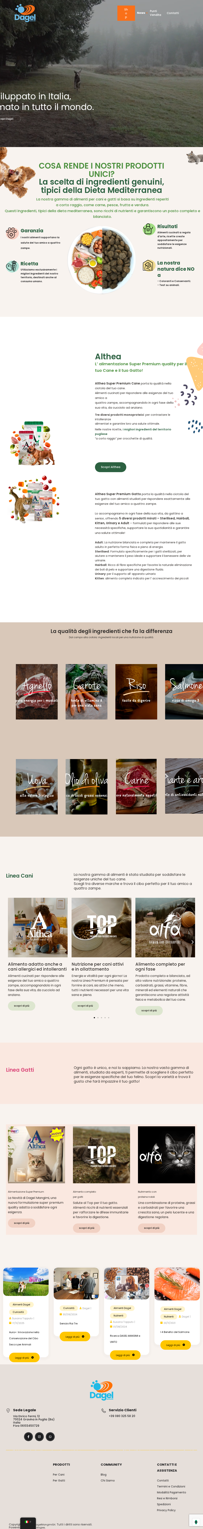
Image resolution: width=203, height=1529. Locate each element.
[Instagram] (39, 1436)
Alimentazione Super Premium (26, 1191)
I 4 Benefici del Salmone (174, 1332)
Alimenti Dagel (21, 1304)
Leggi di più (22, 1357)
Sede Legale (24, 1410)
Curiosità (18, 1312)
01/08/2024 (120, 1327)
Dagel (86, 1308)
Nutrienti (118, 1315)
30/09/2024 (70, 1314)
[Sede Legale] (8, 1410)
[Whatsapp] (50, 1436)
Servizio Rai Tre (69, 1323)
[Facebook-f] (28, 1436)
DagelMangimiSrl (44, 1524)
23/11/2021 (169, 1323)
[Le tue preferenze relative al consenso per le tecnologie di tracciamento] (196, 1522)
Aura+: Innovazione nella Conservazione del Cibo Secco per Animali (24, 1338)
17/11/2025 (18, 1323)
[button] (10, 942)
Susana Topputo (22, 1318)
